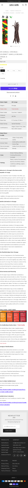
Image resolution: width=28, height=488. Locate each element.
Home (7, 10)
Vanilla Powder (5, 447)
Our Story (15, 466)
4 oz (14, 70)
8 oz (19, 70)
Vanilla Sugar (4, 450)
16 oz (3, 73)
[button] (12, 46)
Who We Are (15, 463)
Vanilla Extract (5, 445)
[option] (14, 31)
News (14, 468)
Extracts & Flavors (6, 454)
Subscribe (8, 430)
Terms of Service (5, 470)
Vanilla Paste (4, 452)
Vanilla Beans (4, 442)
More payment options (13, 92)
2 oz (8, 70)
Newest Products (15, 10)
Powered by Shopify (14, 484)
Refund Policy (5, 466)
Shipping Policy (5, 468)
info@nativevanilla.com (19, 442)
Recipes (14, 470)
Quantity (2, 78)
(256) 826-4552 (17, 445)
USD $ (13, 477)
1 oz (3, 70)
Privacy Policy (5, 463)
